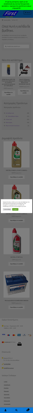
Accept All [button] (15, 209)
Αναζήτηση (16, 410)
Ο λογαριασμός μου (5, 410)
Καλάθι (25, 409)
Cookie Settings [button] (7, 209)
